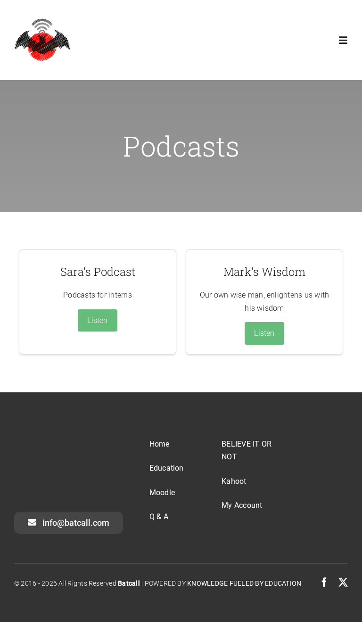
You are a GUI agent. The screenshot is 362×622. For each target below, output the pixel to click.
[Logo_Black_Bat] (42, 21)
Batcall (129, 583)
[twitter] (343, 582)
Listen (97, 320)
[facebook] (324, 582)
